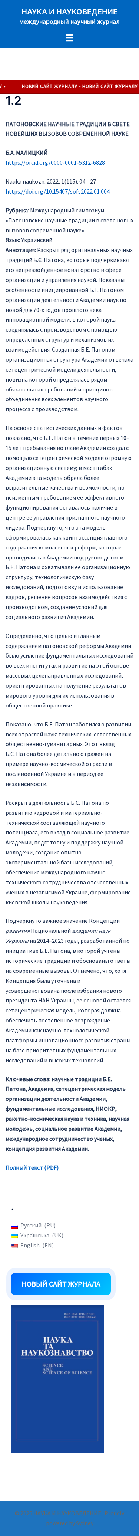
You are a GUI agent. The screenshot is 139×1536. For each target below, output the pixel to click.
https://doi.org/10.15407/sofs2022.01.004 (58, 191)
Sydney (84, 1523)
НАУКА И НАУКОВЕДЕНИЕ (69, 11)
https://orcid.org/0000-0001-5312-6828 (55, 162)
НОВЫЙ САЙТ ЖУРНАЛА (60, 1283)
